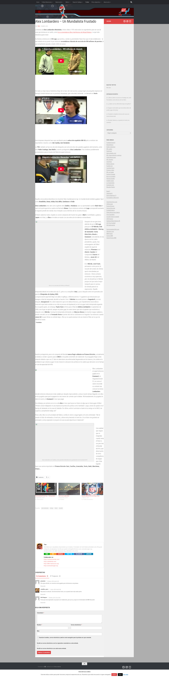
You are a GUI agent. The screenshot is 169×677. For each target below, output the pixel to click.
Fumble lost (110, 166)
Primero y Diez (110, 170)
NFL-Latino (109, 149)
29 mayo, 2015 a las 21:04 (53, 581)
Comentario (40, 613)
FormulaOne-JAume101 (113, 197)
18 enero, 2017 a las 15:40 (54, 597)
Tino (39, 26)
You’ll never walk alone (63, 496)
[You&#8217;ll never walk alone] (69, 489)
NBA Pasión (110, 233)
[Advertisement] (69, 525)
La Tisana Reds (110, 183)
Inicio (37, 2)
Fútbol (87, 2)
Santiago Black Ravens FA (113, 221)
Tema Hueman (57, 666)
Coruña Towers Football (113, 216)
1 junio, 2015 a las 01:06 (55, 589)
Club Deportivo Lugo (112, 202)
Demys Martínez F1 (111, 195)
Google (60, 554)
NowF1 (108, 191)
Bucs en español (111, 176)
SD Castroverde (111, 225)
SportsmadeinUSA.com (113, 229)
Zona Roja (109, 161)
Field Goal (109, 151)
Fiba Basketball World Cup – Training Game (45, 496)
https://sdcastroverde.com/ (52, 559)
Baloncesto (59, 2)
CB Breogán (110, 204)
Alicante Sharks (111, 187)
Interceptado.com (111, 153)
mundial (60, 508)
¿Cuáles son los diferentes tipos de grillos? (119, 104)
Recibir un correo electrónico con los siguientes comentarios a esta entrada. (57, 643)
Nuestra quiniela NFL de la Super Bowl (90, 496)
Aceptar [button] (114, 674)
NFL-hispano (110, 159)
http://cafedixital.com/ (50, 561)
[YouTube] (130, 21)
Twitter (69, 554)
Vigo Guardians (110, 214)
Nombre (39, 625)
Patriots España (111, 178)
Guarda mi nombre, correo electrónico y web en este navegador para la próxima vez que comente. (65, 637)
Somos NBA (110, 236)
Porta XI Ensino (110, 206)
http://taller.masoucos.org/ (51, 563)
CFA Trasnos (110, 219)
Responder (42, 586)
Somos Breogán (111, 208)
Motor (67, 2)
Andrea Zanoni (110, 164)
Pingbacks (56, 576)
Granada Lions (110, 185)
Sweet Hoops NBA (111, 238)
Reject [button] (120, 674)
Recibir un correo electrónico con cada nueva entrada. (51, 648)
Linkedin (88, 554)
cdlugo (51, 508)
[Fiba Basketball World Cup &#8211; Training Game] (46, 489)
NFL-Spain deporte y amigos (114, 155)
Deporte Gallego (77, 2)
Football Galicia (111, 210)
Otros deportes (95, 2)
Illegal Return (110, 145)
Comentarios (43, 576)
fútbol (56, 508)
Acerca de (107, 2)
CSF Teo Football (111, 223)
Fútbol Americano (47, 2)
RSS (53, 554)
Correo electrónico (76, 625)
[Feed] (127, 21)
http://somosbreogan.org (51, 566)
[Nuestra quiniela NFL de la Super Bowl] (92, 489)
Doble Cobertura (111, 147)
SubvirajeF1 (110, 193)
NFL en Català (110, 172)
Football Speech (111, 142)
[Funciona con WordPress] (45, 666)
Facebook (79, 554)
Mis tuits (109, 87)
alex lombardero (45, 508)
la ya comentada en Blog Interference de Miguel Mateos (75, 32)
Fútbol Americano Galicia (113, 212)
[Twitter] (124, 21)
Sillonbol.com (110, 231)
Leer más (125, 674)
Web (47, 554)
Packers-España (111, 174)
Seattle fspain (110, 181)
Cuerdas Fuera (110, 168)
